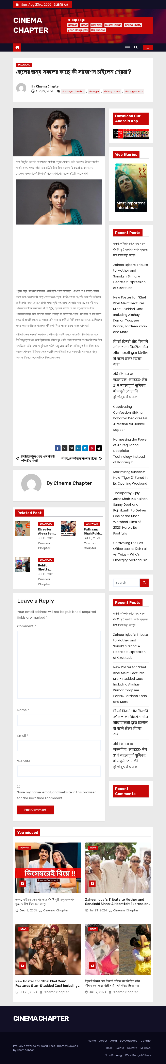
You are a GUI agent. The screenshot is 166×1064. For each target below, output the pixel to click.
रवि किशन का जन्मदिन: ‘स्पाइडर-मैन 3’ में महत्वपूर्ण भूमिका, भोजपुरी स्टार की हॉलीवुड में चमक (130, 386)
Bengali (24, 847)
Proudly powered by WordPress (34, 1046)
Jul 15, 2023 (46, 538)
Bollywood (24, 64)
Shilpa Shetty (133, 25)
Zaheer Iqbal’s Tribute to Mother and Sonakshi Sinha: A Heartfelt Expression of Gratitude (130, 276)
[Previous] (117, 187)
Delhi (109, 1048)
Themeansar (25, 1050)
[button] (137, 47)
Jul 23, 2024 (98, 910)
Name (23, 710)
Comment (26, 626)
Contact (146, 1041)
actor (84, 25)
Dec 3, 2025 (29, 910)
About (103, 1041)
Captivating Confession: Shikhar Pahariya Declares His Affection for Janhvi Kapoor (130, 418)
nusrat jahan (113, 25)
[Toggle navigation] (127, 47)
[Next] (144, 187)
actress (72, 25)
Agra (113, 1041)
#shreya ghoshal (73, 91)
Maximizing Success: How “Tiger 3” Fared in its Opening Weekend (130, 478)
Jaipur (120, 1048)
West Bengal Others (138, 1055)
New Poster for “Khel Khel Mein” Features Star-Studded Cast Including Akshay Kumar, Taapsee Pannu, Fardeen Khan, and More (130, 314)
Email (22, 735)
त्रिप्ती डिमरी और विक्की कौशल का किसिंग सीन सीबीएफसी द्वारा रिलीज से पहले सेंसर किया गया (130, 353)
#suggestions (134, 91)
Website (23, 761)
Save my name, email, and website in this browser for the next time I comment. (56, 795)
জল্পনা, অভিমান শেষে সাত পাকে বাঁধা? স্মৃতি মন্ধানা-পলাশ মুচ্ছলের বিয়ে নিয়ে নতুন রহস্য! (130, 249)
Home (92, 1041)
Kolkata (132, 1048)
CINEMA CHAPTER (41, 1018)
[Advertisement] (59, 255)
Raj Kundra (98, 30)
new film (96, 25)
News (93, 847)
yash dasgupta (78, 30)
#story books (112, 91)
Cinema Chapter (48, 86)
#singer (94, 91)
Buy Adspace (128, 1041)
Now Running (113, 1055)
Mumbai (145, 1048)
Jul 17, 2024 (98, 992)
